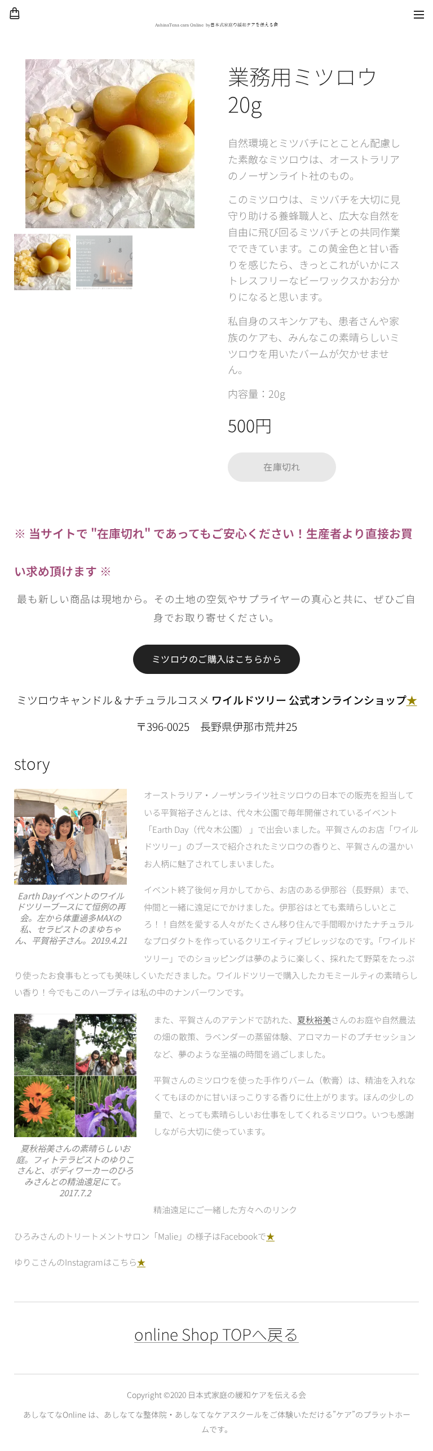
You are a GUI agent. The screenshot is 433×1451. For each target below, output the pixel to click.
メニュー (419, 14)
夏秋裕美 (314, 1019)
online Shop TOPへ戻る (216, 1334)
